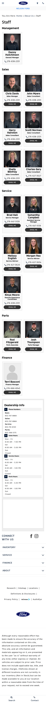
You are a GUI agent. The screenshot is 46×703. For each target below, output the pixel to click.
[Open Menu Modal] (3, 3)
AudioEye (37, 599)
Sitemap (22, 588)
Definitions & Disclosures (23, 594)
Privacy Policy (11, 599)
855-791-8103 (10, 427)
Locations (33, 588)
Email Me (12, 104)
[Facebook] (31, 536)
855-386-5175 (10, 433)
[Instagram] (36, 536)
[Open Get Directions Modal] (37, 3)
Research (11, 588)
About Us (29, 16)
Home (19, 16)
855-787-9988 (11, 416)
